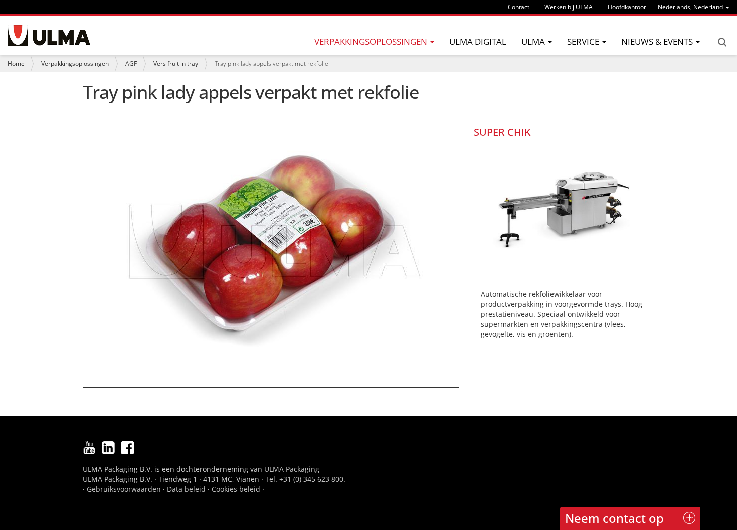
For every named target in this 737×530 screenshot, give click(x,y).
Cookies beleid (236, 489)
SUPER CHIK (502, 132)
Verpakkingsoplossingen (75, 63)
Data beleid (186, 489)
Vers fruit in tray (175, 63)
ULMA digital (477, 41)
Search (721, 42)
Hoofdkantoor (627, 7)
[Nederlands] (49, 35)
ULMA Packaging (291, 469)
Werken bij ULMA (568, 7)
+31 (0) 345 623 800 (311, 479)
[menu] (693, 7)
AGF (131, 63)
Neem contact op (614, 518)
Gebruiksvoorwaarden (124, 489)
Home (16, 63)
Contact (518, 7)
